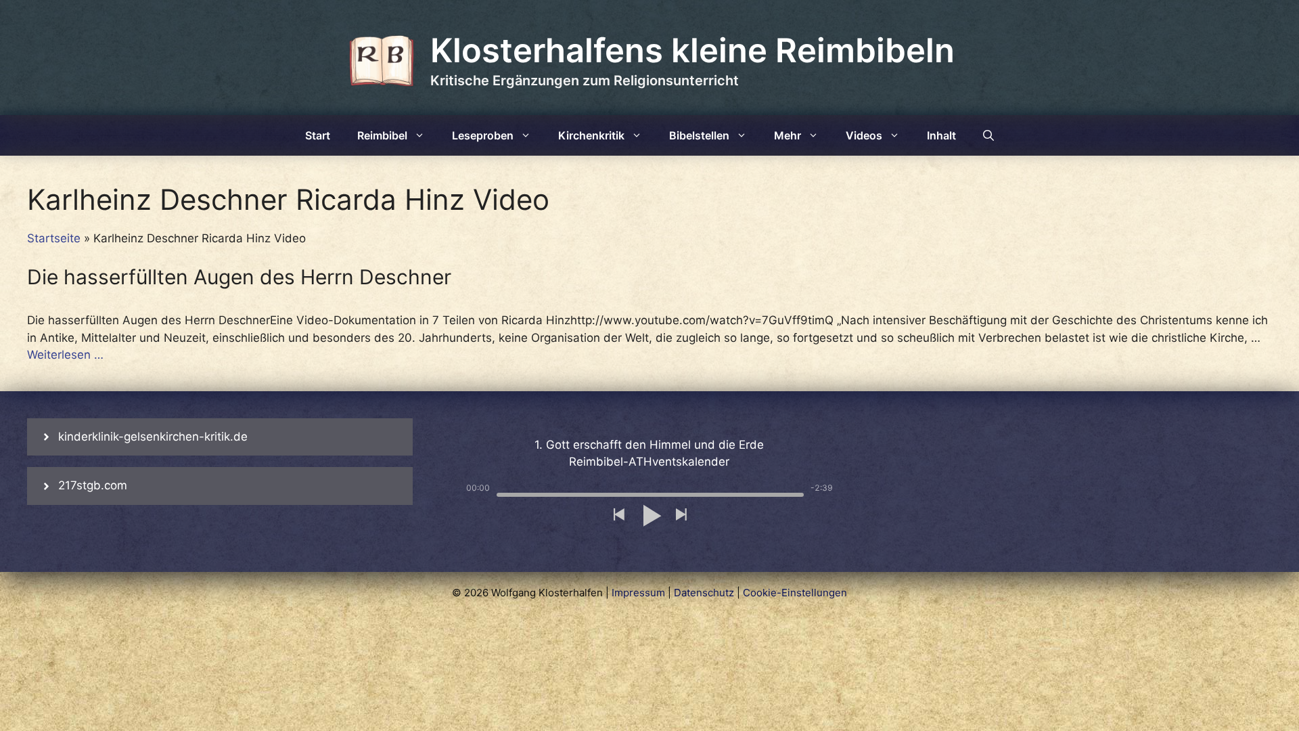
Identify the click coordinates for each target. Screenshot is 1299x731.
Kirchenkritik (591, 135)
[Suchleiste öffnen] (988, 135)
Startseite (54, 238)
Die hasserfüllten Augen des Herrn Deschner (239, 277)
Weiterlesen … (65, 354)
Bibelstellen (699, 135)
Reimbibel (382, 135)
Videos (864, 135)
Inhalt (941, 135)
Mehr (787, 135)
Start (317, 135)
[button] (618, 515)
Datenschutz (704, 592)
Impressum (638, 592)
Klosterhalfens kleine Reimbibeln (692, 50)
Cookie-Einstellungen (795, 592)
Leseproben (483, 135)
